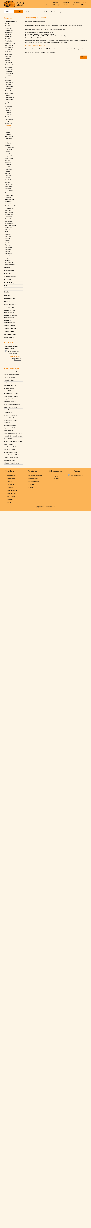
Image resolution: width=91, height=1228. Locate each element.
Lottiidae (7, 151)
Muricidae (8, 164)
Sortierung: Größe (9, 325)
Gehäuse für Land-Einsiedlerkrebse (9, 311)
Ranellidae (8, 210)
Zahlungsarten (10, 478)
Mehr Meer (7, 273)
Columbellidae (9, 93)
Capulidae (8, 75)
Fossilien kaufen (8, 444)
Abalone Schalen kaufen (11, 457)
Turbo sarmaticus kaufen (11, 393)
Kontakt (8, 502)
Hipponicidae (9, 136)
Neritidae (7, 173)
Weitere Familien (10, 264)
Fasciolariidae (9, 119)
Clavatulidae (8, 88)
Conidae (7, 95)
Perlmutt (7, 286)
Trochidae (8, 245)
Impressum (9, 499)
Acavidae (7, 23)
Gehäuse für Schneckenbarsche (10, 321)
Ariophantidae (9, 45)
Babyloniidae (9, 49)
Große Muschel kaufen (10, 407)
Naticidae (7, 171)
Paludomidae (8, 186)
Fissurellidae (8, 123)
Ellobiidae (8, 112)
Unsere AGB (10, 484)
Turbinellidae (8, 247)
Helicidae (7, 132)
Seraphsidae (8, 219)
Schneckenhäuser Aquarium (12, 404)
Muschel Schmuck (9, 391)
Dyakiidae (8, 110)
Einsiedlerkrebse (33, 478)
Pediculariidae (9, 190)
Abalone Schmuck (9, 418)
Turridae (7, 251)
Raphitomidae (9, 212)
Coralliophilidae (9, 97)
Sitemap (30, 487)
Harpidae (7, 130)
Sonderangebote (9, 337)
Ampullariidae (9, 30)
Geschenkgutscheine (10, 334)
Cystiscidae (8, 106)
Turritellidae (8, 253)
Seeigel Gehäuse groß (10, 385)
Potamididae (8, 204)
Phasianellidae (9, 195)
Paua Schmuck (8, 438)
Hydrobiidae (8, 138)
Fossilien (7, 292)
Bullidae (7, 58)
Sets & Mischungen (10, 283)
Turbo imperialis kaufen (10, 447)
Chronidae (8, 84)
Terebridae (8, 236)
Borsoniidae (8, 54)
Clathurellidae (9, 86)
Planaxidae (8, 197)
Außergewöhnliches (10, 276)
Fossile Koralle (8, 383)
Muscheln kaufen (9, 410)
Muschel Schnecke (9, 460)
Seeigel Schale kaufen (10, 399)
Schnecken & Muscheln (35, 475)
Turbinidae (8, 249)
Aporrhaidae (8, 41)
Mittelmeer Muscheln (10, 401)
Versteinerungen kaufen (11, 396)
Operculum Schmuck (10, 425)
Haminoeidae (9, 128)
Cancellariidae (9, 73)
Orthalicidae (8, 180)
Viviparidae (8, 258)
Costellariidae (9, 99)
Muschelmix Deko (9, 380)
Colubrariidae (9, 91)
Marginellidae (9, 156)
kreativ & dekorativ (10, 304)
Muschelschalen (9, 270)
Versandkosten (17, 360)
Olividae (7, 177)
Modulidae (8, 162)
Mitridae (7, 160)
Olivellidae (8, 175)
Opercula (7, 267)
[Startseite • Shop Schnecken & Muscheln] (14, 4)
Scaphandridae (9, 216)
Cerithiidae (8, 80)
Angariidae (8, 34)
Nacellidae (8, 167)
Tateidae (7, 232)
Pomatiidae (8, 201)
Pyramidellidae (9, 208)
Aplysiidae (8, 39)
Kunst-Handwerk (9, 298)
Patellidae (8, 188)
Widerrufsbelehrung (12, 490)
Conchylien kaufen (9, 377)
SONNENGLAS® (9, 307)
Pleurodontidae (9, 199)
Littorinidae (8, 149)
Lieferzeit (9, 481)
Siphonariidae (9, 223)
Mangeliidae (8, 154)
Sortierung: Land (9, 331)
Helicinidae (8, 134)
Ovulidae (7, 182)
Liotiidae (7, 145)
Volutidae (7, 260)
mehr (15, 343)
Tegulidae (7, 234)
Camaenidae (8, 71)
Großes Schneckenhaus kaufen (13, 441)
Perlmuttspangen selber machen (13, 433)
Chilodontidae (9, 82)
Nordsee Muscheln (9, 388)
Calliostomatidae (10, 65)
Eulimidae (8, 117)
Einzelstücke (8, 280)
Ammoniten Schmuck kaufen (12, 455)
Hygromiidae (8, 141)
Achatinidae (8, 26)
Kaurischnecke (8, 412)
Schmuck (7, 295)
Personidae (8, 193)
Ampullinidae (9, 32)
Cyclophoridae (9, 102)
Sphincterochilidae (10, 225)
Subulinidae (8, 230)
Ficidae (7, 121)
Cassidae (7, 78)
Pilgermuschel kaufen (10, 428)
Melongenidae (9, 158)
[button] (84, 2)
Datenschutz (10, 487)
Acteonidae (8, 28)
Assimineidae (9, 47)
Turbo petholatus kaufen (11, 452)
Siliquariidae (8, 221)
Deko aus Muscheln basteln (12, 463)
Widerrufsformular (12, 493)
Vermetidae (8, 256)
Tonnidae (7, 240)
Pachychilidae (9, 184)
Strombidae (8, 227)
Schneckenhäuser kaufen (11, 372)
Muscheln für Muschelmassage (13, 436)
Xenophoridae (9, 262)
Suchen (18, 11)
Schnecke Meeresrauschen (11, 415)
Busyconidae (8, 62)
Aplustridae (8, 36)
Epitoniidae (8, 114)
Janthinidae (8, 143)
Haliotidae (8, 125)
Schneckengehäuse (10, 21)
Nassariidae (8, 169)
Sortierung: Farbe (9, 328)
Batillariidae (8, 52)
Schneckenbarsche (33, 481)
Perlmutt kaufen (8, 430)
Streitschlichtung (11, 496)
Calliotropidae (9, 67)
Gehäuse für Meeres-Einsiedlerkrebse (10, 316)
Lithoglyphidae (9, 147)
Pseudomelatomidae (11, 206)
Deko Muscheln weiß (10, 449)
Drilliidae (7, 108)
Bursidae (7, 60)
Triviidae (7, 243)
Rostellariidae (9, 214)
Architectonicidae (10, 43)
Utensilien (7, 301)
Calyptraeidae (9, 69)
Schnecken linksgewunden (11, 374)
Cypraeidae (8, 104)
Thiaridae (7, 238)
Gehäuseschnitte (9, 289)
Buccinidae (8, 56)
